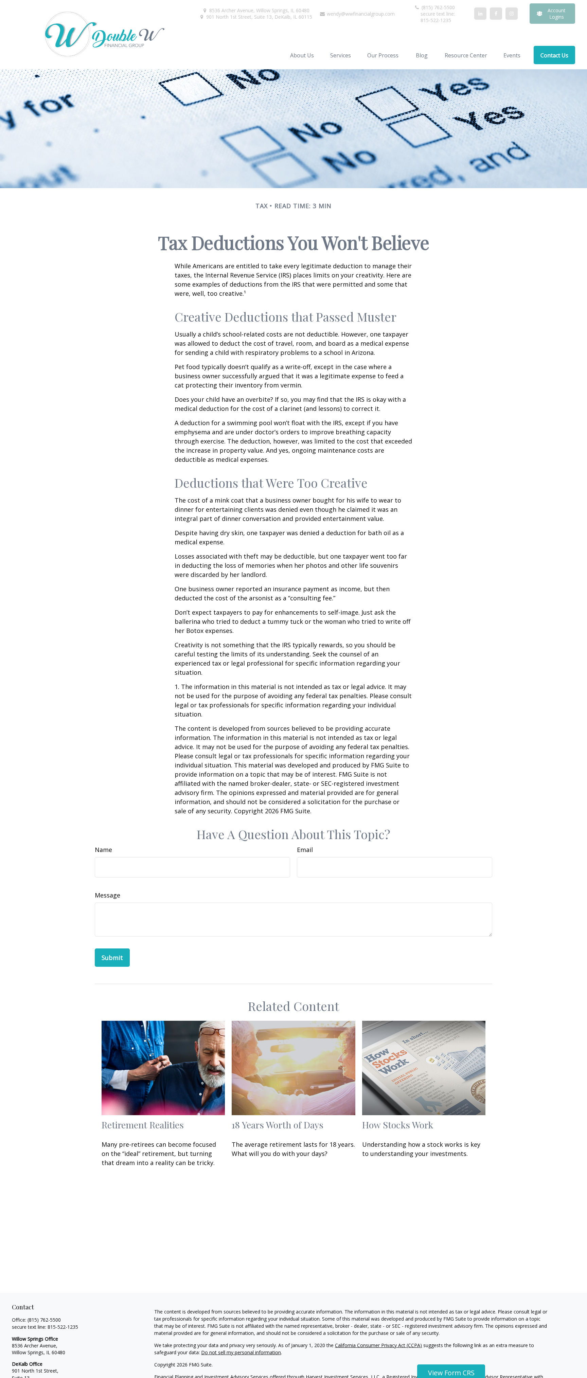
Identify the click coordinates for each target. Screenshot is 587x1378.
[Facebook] (496, 13)
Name (103, 850)
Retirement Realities (143, 1125)
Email (305, 850)
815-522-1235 (63, 1327)
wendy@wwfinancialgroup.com (360, 14)
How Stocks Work (397, 1125)
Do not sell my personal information (241, 1352)
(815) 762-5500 (437, 7)
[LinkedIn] (480, 13)
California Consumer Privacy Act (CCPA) (378, 1345)
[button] (302, 55)
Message (107, 895)
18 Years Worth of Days (277, 1125)
